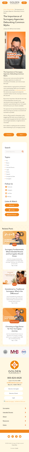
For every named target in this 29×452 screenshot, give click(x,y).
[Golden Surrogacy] (14, 2)
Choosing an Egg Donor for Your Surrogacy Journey (15, 329)
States (4, 425)
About (5, 416)
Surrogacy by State (10, 176)
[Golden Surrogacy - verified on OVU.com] (14, 401)
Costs (7, 165)
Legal (7, 169)
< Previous (8, 134)
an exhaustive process (20, 90)
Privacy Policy (14, 444)
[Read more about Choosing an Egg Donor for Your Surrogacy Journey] (14, 315)
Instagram (10, 190)
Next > (21, 134)
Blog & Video (10, 9)
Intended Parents (10, 167)
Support (8, 174)
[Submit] (22, 151)
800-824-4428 (14, 377)
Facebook (10, 187)
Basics (7, 163)
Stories (7, 172)
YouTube (10, 193)
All (7, 160)
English (16, 448)
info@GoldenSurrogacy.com (14, 382)
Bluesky (9, 196)
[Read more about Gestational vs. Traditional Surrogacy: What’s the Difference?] (14, 277)
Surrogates (8, 178)
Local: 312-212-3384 (14, 380)
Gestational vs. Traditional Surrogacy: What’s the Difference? (14, 291)
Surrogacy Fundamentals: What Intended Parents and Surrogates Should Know (14, 252)
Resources (6, 420)
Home (5, 9)
